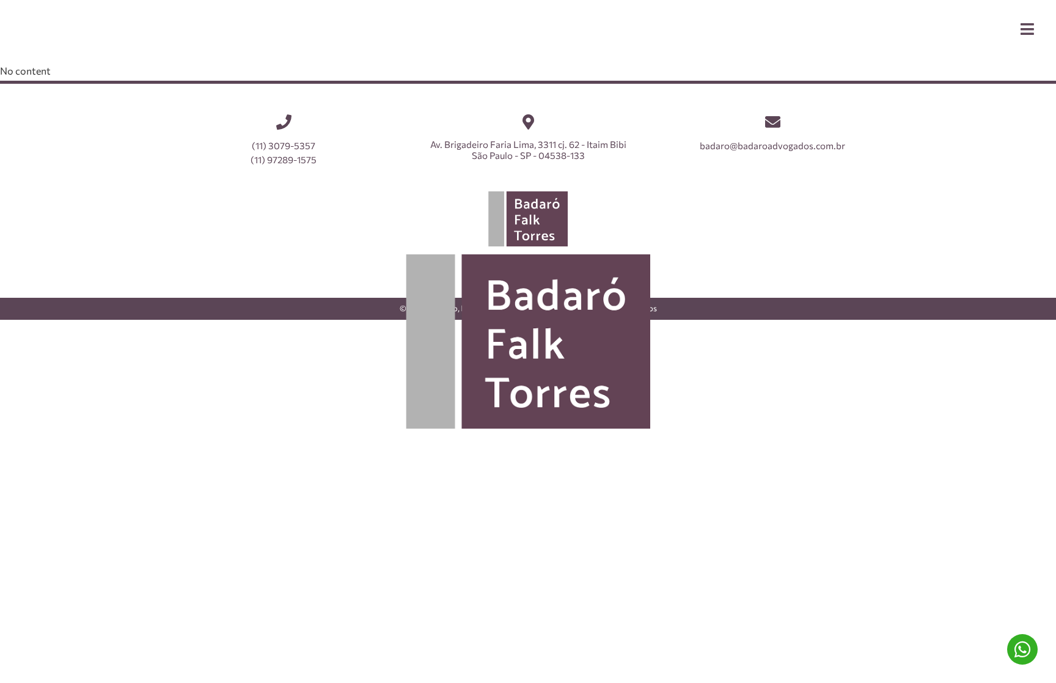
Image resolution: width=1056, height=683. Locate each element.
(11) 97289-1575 (1022, 649)
